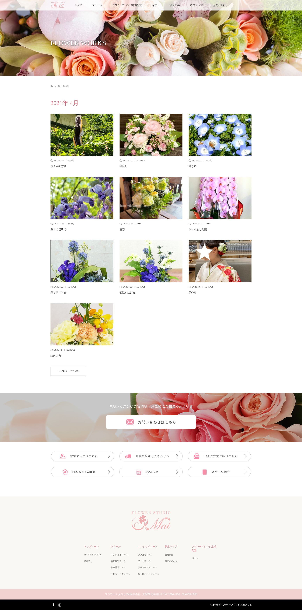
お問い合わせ (220, 5)
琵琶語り (88, 561)
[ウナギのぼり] (82, 135)
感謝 (122, 229)
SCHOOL (141, 160)
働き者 (192, 166)
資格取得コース (118, 561)
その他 (71, 160)
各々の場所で (58, 229)
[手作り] (220, 261)
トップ (78, 5)
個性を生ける (127, 292)
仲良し (123, 166)
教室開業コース (118, 567)
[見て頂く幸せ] (82, 261)
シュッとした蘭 (198, 229)
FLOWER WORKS (92, 554)
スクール (97, 5)
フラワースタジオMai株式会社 (237, 605)
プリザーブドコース (147, 567)
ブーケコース (144, 561)
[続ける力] (82, 324)
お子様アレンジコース (148, 574)
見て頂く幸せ (58, 292)
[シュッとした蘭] (220, 198)
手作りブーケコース (120, 574)
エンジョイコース (119, 554)
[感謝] (151, 198)
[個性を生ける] (151, 261)
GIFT (139, 224)
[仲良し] (151, 135)
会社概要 (175, 5)
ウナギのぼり (58, 166)
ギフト (156, 5)
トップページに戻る (68, 371)
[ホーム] (52, 82)
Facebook (53, 604)
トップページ (91, 546)
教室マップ (196, 5)
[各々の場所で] (82, 198)
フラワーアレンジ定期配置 (127, 5)
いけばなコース (145, 554)
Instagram (59, 604)
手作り (192, 292)
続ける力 (56, 355)
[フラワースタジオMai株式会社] (151, 529)
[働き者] (220, 135)
